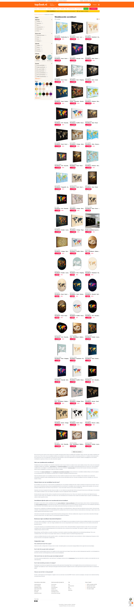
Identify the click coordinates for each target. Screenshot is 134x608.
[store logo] (40, 5)
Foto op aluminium (54, 587)
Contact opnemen (71, 585)
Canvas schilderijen (37, 585)
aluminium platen (71, 467)
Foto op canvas (53, 584)
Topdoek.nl (36, 14)
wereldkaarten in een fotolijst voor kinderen (61, 471)
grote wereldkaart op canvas (41, 504)
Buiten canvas (36, 590)
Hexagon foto (53, 588)
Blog (69, 587)
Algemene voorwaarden (67, 604)
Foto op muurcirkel (54, 590)
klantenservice (72, 558)
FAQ (69, 584)
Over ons (69, 588)
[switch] (130, 605)
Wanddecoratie (41, 14)
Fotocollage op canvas (55, 591)
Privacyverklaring (61, 604)
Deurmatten (36, 591)
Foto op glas (53, 585)
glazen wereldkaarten (45, 471)
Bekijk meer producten (77, 451)
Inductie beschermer (37, 584)
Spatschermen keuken (38, 593)
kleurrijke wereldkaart (62, 466)
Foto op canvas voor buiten (55, 593)
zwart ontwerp (53, 466)
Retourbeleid (73, 604)
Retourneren (70, 590)
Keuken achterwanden (38, 588)
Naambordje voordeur (37, 587)
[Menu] (132, 598)
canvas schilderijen (61, 503)
